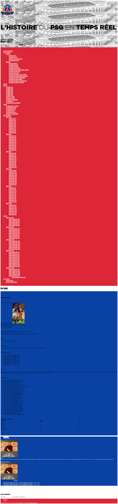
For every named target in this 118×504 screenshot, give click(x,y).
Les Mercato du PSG (10, 111)
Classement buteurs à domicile (16, 79)
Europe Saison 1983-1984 (14, 221)
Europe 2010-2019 (10, 250)
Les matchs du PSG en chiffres (15, 59)
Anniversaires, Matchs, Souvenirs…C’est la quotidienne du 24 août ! (18, 483)
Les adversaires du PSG (14, 60)
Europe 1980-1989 (10, 217)
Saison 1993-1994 (12, 158)
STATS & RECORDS (7, 52)
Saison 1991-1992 (12, 155)
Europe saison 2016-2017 (14, 261)
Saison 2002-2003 (13, 173)
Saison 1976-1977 (12, 128)
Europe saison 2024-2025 (14, 276)
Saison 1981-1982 (12, 137)
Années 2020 (9, 203)
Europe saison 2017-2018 (14, 263)
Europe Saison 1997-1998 (14, 236)
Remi (2, 458)
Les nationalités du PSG (11, 112)
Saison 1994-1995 (12, 159)
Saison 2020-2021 (13, 205)
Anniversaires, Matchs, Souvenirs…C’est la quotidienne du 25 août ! (18, 482)
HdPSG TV (5, 84)
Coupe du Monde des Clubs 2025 (18, 277)
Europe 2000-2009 (10, 239)
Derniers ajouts (9, 280)
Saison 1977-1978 (12, 129)
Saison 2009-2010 (13, 184)
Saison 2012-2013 (12, 191)
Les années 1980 (9, 89)
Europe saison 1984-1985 (14, 222)
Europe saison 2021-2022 (14, 271)
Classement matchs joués (14, 68)
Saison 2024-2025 (13, 211)
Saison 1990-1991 (12, 153)
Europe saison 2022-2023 (14, 272)
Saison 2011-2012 (12, 189)
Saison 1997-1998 (12, 164)
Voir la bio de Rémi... (5, 461)
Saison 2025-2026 (13, 213)
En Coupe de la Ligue (10, 98)
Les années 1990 (9, 90)
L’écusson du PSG (10, 101)
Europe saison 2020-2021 (14, 269)
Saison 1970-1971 (12, 118)
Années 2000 (9, 169)
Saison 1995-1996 (12, 161)
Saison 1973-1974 (12, 123)
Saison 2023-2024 (13, 210)
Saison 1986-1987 (12, 145)
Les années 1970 (9, 87)
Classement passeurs (14, 67)
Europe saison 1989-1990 (14, 225)
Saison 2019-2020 (13, 202)
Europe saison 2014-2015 (14, 258)
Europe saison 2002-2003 (14, 244)
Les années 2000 (9, 92)
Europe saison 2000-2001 (14, 241)
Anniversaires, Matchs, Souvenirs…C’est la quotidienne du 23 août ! (18, 485)
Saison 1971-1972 (12, 120)
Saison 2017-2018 (12, 199)
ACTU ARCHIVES (6, 279)
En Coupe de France (10, 96)
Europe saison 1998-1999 (14, 238)
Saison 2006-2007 (13, 180)
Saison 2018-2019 (12, 200)
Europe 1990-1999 (10, 227)
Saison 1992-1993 (12, 156)
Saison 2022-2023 (13, 208)
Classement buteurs (13, 65)
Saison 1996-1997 (12, 162)
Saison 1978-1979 (12, 131)
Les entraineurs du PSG (11, 107)
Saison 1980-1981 (12, 136)
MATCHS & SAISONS (7, 115)
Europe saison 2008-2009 (14, 249)
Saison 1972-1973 (12, 122)
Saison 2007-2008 (13, 181)
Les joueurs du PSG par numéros (13, 103)
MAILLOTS (5, 85)
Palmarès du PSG (12, 56)
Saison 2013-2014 (12, 192)
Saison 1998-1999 (12, 166)
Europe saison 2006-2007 (14, 247)
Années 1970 (8, 117)
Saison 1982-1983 (12, 139)
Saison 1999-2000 (13, 167)
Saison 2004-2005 (13, 177)
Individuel (8, 62)
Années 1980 (8, 134)
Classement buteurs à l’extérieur (16, 82)
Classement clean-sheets (14, 71)
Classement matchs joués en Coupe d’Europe (19, 70)
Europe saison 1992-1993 (14, 228)
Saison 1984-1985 (12, 142)
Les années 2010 (9, 93)
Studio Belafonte (33, 502)
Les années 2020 (9, 95)
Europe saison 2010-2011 (14, 252)
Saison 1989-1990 (12, 150)
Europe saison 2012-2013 (14, 255)
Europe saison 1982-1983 (14, 219)
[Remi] (9, 456)
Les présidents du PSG (11, 109)
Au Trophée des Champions (12, 100)
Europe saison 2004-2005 (14, 246)
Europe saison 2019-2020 (14, 266)
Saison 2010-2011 (12, 188)
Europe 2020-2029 (10, 268)
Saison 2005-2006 (13, 178)
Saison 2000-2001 (13, 170)
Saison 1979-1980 (12, 133)
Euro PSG (5, 216)
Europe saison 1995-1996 (14, 233)
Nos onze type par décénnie (12, 114)
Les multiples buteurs (14, 73)
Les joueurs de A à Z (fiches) (12, 106)
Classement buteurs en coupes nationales (18, 76)
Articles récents (6, 438)
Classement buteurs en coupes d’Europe (18, 74)
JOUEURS (5, 104)
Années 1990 (8, 151)
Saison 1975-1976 (12, 126)
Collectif (8, 54)
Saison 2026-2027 (13, 214)
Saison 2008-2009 (13, 183)
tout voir (16, 480)
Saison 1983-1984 (12, 140)
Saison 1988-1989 (12, 148)
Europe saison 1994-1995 (14, 232)
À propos (6, 437)
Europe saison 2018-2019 (14, 265)
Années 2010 (8, 186)
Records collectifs (13, 57)
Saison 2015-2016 (12, 195)
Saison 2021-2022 (13, 206)
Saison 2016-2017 (12, 197)
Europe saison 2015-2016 (14, 260)
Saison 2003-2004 (13, 175)
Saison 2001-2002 (13, 172)
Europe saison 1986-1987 (14, 224)
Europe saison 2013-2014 (14, 257)
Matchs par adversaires (11, 282)
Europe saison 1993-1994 (14, 230)
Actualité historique (8, 51)
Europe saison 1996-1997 (14, 235)
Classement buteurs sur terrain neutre (18, 81)
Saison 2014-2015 (12, 194)
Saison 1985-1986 (12, 144)
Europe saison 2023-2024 (14, 274)
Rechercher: (3, 44)
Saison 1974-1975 (12, 125)
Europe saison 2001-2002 (14, 243)
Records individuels (13, 63)
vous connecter (9, 497)
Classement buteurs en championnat (17, 78)
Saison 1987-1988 (12, 147)
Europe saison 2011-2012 (14, 254)
